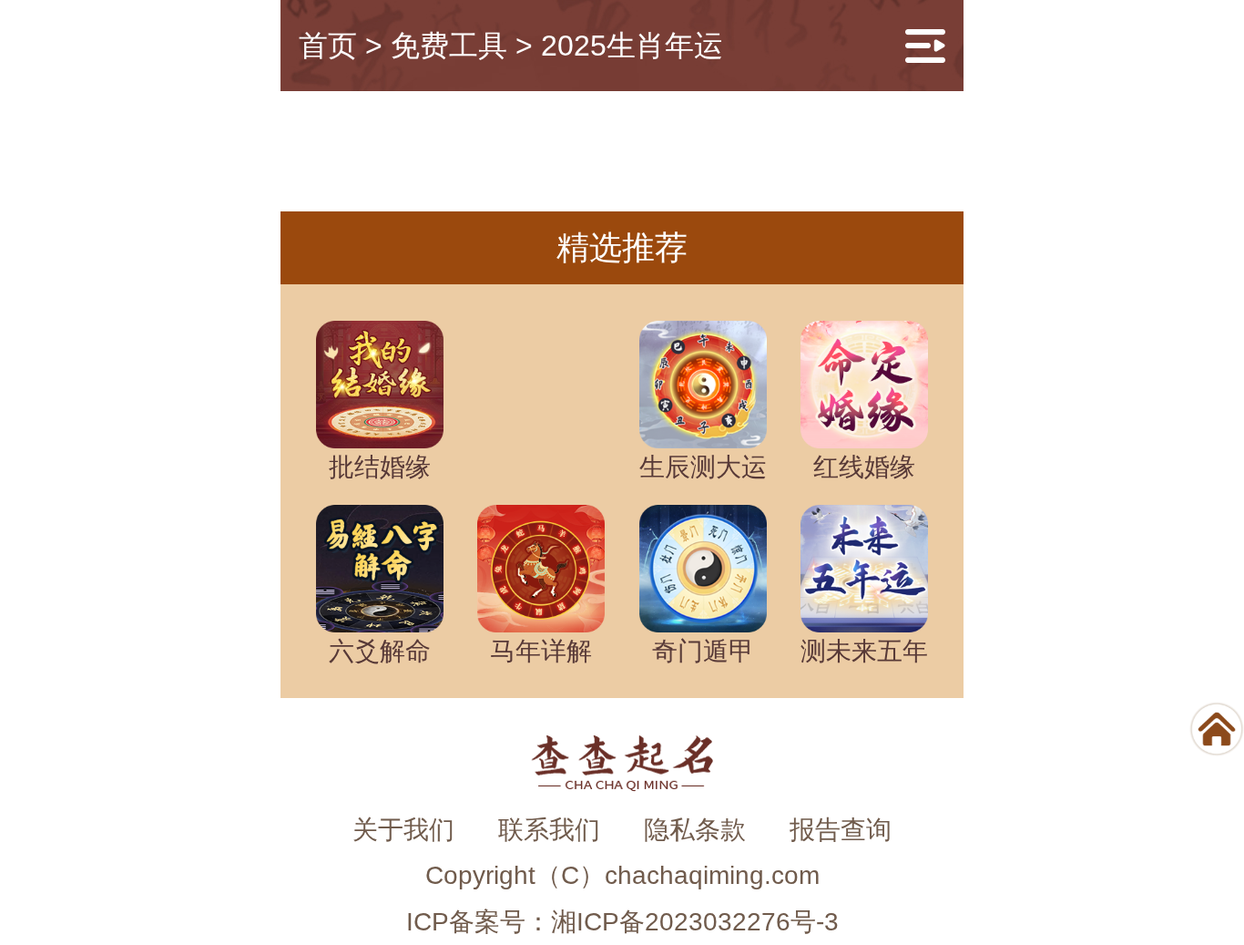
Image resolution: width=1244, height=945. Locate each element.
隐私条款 (695, 830)
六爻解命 (380, 651)
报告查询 (841, 830)
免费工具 (449, 45)
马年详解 (541, 651)
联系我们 (549, 830)
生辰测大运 (703, 467)
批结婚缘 (380, 467)
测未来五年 (864, 651)
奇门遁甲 (703, 651)
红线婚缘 (864, 467)
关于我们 (403, 830)
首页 (328, 45)
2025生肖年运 (632, 45)
